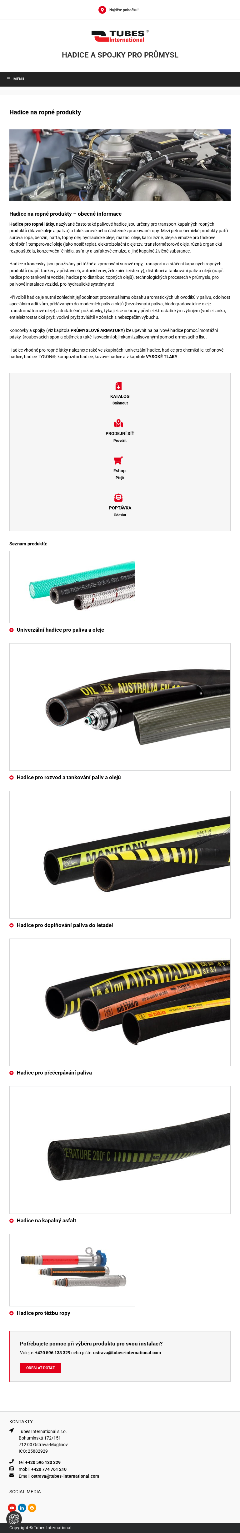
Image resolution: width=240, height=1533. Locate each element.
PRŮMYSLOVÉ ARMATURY (97, 330)
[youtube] (12, 1508)
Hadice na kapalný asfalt (46, 1220)
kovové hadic (107, 356)
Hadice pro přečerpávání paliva (54, 1073)
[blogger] (32, 1508)
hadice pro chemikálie (182, 350)
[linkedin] (22, 1508)
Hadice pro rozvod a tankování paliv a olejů (69, 777)
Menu (18, 79)
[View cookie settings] (14, 1519)
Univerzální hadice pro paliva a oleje (60, 630)
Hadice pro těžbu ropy (43, 1313)
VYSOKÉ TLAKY (162, 356)
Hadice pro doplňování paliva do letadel (65, 925)
